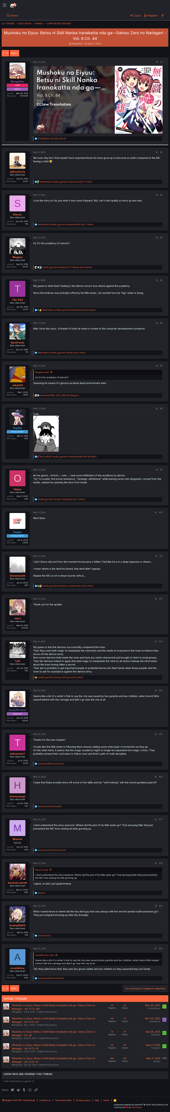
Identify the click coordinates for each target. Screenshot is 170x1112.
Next (13, 53)
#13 (161, 641)
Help (96, 1100)
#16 (161, 777)
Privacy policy (83, 1100)
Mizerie (17, 839)
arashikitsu (17, 968)
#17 (161, 819)
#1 (161, 62)
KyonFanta (17, 342)
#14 (161, 690)
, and (59, 395)
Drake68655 (17, 925)
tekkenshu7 (17, 753)
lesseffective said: (44, 955)
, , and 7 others (65, 224)
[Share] (157, 62)
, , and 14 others (69, 310)
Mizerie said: (41, 869)
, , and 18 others (68, 456)
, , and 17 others (66, 182)
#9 (161, 469)
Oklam (17, 489)
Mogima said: (42, 372)
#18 (161, 863)
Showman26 (17, 575)
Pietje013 (155, 1034)
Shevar (17, 214)
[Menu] (4, 5)
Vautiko (156, 1061)
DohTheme (137, 1107)
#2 (161, 152)
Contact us (45, 1100)
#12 (161, 599)
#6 (161, 323)
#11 (161, 556)
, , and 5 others (67, 586)
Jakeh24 (17, 385)
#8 (161, 408)
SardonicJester (17, 882)
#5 (161, 280)
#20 (161, 948)
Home (106, 1100)
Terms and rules (63, 1100)
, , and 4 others (62, 352)
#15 (161, 734)
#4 (161, 237)
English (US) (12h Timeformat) (19, 1100)
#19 (161, 906)
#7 (161, 366)
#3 (161, 195)
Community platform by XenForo (141, 1105)
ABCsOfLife (17, 171)
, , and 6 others (67, 267)
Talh (17, 661)
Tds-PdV (17, 299)
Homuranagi (17, 796)
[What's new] (162, 15)
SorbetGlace (154, 1008)
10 (68, 1065)
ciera (17, 618)
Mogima (17, 257)
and (52, 138)
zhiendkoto (154, 1021)
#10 (161, 512)
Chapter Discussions (47, 1012)
